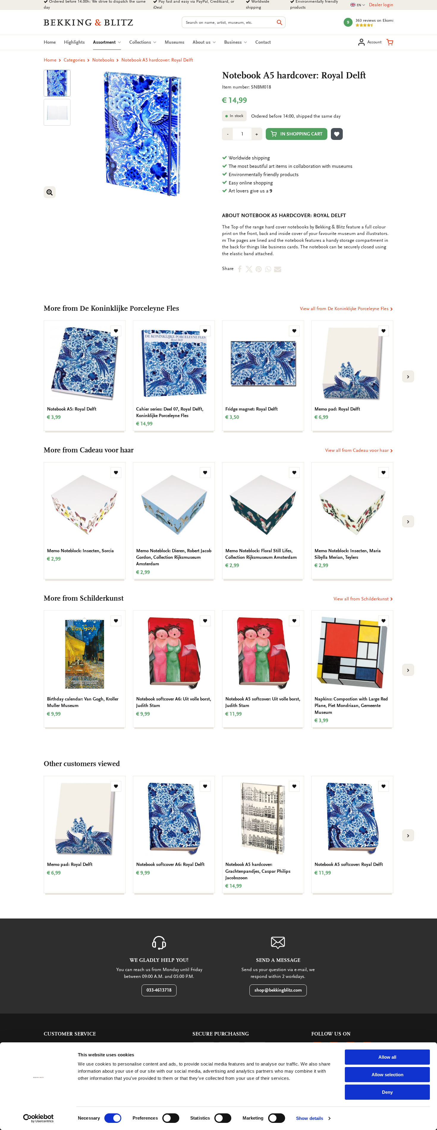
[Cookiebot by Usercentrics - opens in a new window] (38, 1118)
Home (50, 42)
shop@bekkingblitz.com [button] (278, 990)
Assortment (107, 42)
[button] (389, 42)
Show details (309, 1118)
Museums (174, 42)
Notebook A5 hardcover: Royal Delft (157, 60)
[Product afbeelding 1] (57, 83)
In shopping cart (301, 134)
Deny (387, 1092)
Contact (263, 42)
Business (233, 42)
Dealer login (381, 4)
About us (202, 42)
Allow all (387, 1057)
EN (357, 5)
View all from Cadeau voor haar (357, 450)
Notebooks (103, 60)
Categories (74, 60)
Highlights (74, 42)
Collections (140, 42)
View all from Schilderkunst (362, 599)
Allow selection (387, 1074)
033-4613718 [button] (159, 990)
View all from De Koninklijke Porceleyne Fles (345, 308)
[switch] (170, 1118)
